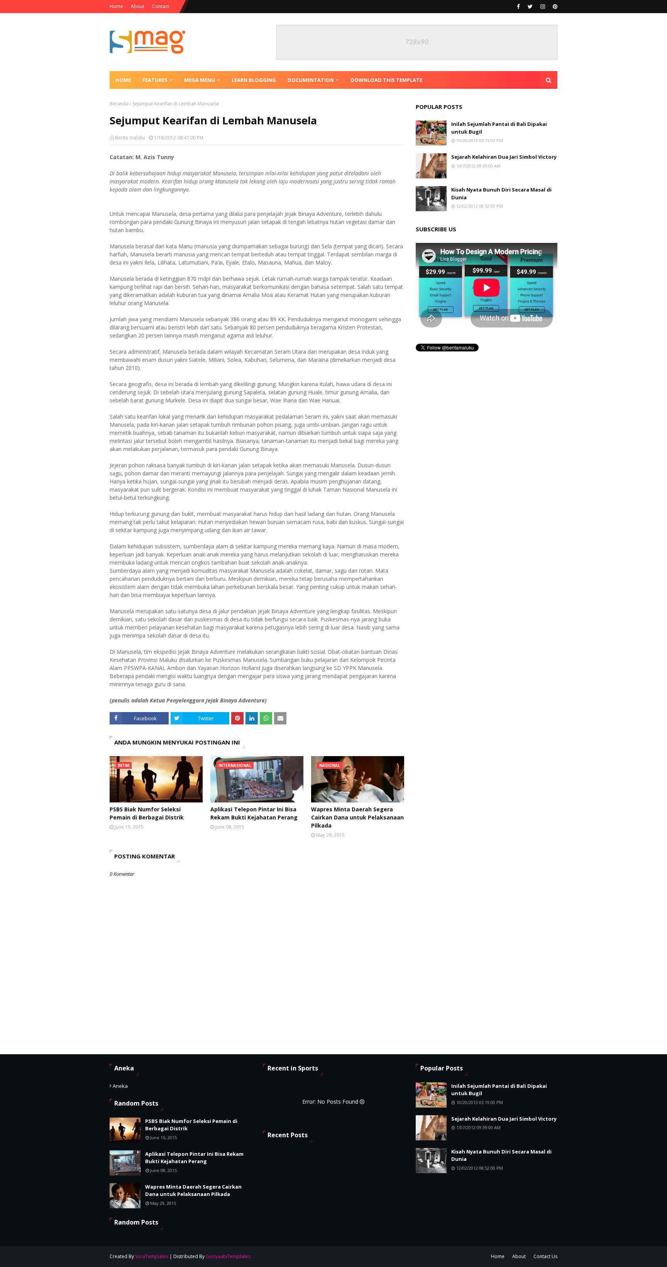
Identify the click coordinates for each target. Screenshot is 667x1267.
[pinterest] (554, 6)
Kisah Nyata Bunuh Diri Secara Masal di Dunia (501, 193)
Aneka (120, 1085)
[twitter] (530, 6)
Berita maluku (130, 137)
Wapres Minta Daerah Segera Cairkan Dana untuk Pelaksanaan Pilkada (357, 817)
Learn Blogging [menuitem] (254, 79)
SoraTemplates (151, 1256)
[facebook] (518, 6)
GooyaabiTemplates (228, 1256)
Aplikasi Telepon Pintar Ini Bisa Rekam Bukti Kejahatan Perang (254, 813)
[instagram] (542, 6)
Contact (160, 6)
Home (116, 6)
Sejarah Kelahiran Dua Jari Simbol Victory (504, 156)
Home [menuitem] (123, 79)
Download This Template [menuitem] (386, 79)
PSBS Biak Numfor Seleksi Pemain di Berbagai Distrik (147, 813)
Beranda (119, 103)
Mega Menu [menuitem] (199, 79)
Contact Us (545, 1256)
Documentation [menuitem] (311, 79)
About (137, 6)
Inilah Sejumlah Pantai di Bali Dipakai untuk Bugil (499, 127)
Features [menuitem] (155, 79)
